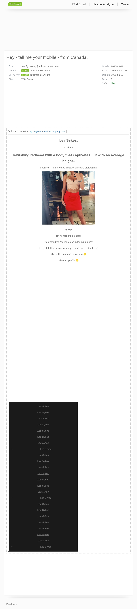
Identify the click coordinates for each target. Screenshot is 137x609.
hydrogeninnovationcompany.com (47, 131)
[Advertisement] (68, 30)
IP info (25, 71)
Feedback (11, 604)
